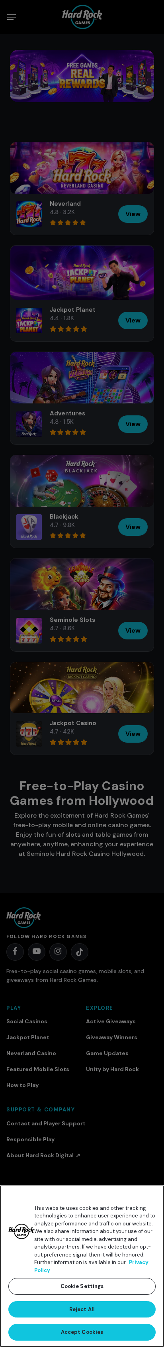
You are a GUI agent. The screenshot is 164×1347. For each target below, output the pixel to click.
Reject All (82, 1309)
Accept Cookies (82, 1332)
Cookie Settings (82, 1286)
